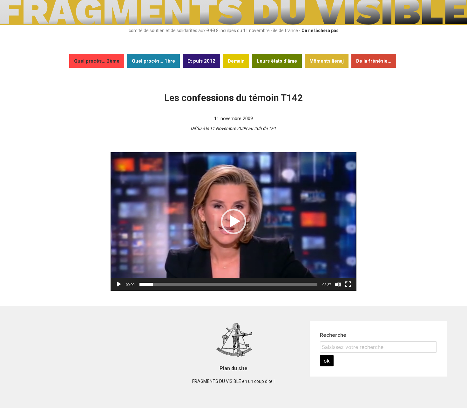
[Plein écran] (348, 284)
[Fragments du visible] (233, 23)
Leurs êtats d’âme (277, 61)
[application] (233, 221)
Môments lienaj (326, 61)
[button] (233, 221)
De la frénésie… (373, 61)
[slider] (228, 284)
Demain (236, 61)
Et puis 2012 (201, 61)
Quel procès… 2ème (96, 61)
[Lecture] (119, 284)
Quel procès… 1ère (153, 61)
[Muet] (338, 284)
